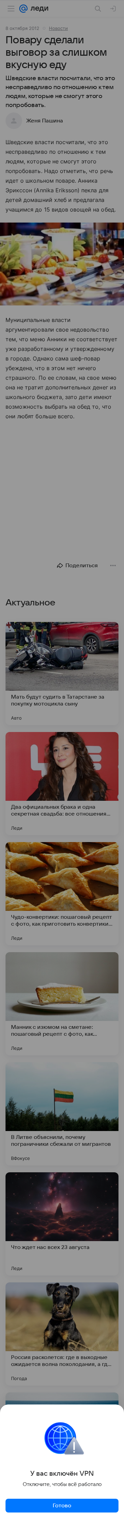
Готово (62, 1506)
